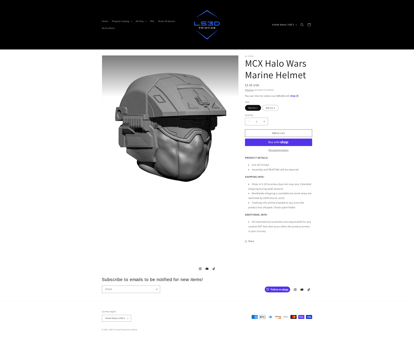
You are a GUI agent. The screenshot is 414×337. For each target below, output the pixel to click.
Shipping (249, 90)
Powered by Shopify (128, 329)
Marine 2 (270, 107)
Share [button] (251, 241)
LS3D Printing (114, 329)
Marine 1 (253, 107)
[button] (122, 21)
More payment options (279, 150)
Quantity (249, 115)
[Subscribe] (156, 289)
